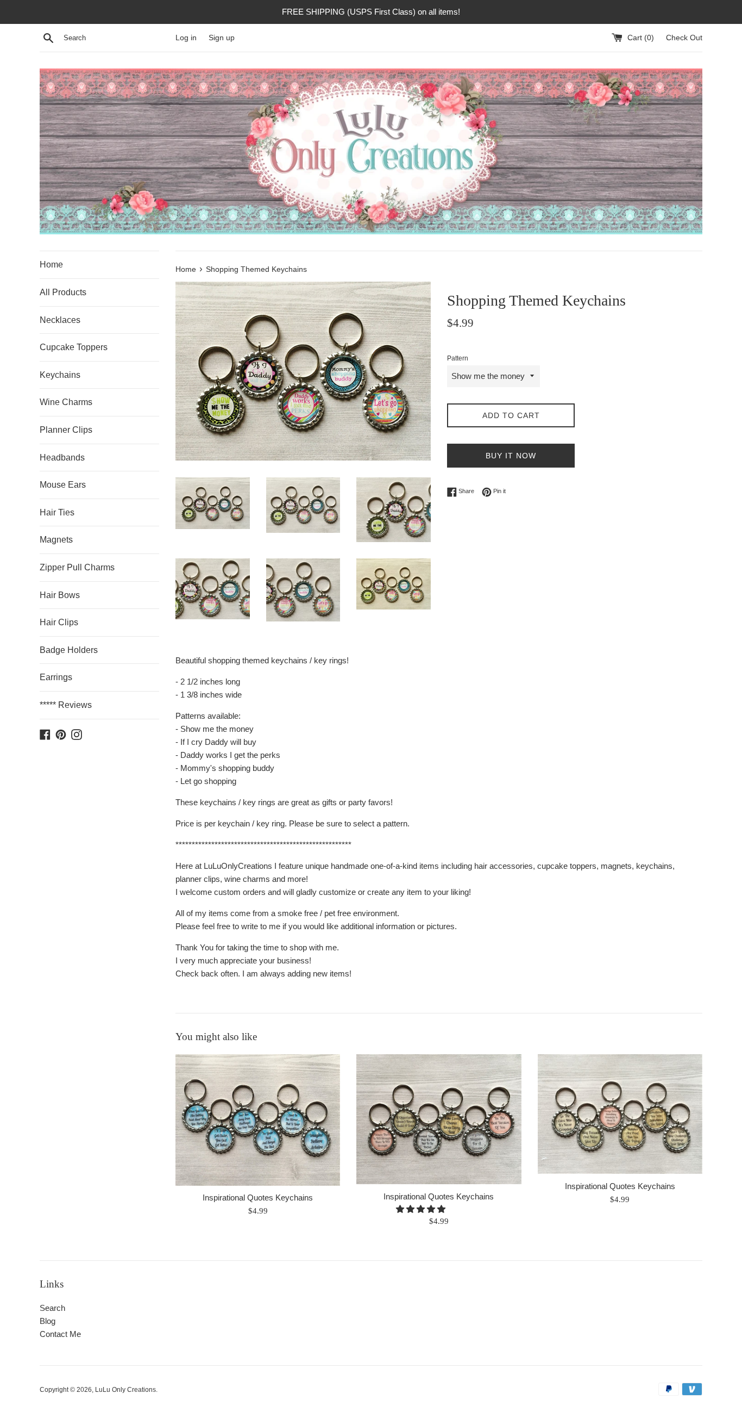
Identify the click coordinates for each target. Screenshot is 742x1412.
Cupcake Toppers (74, 347)
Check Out (684, 38)
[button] (422, 1209)
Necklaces (60, 320)
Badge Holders (69, 650)
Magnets (56, 539)
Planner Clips (66, 429)
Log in (186, 38)
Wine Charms (66, 402)
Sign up (222, 38)
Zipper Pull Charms (77, 567)
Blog (47, 1321)
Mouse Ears (63, 484)
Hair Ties (57, 512)
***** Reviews (66, 705)
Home (51, 264)
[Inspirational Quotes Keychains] (257, 1119)
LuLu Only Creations (125, 1390)
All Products (63, 292)
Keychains (60, 375)
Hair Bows (60, 595)
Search (52, 1308)
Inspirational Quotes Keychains (258, 1197)
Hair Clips (59, 622)
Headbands (62, 457)
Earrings (56, 677)
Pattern (457, 358)
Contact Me (60, 1334)
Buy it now (511, 455)
